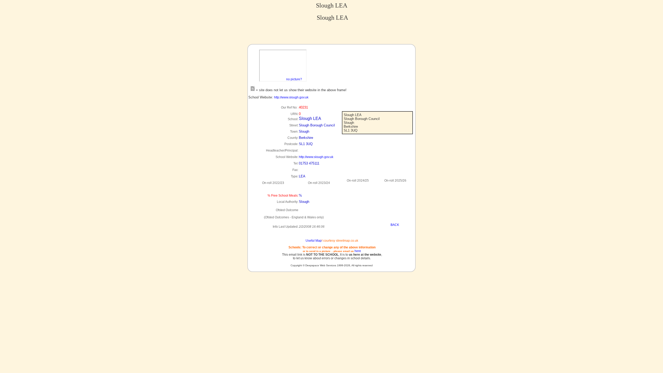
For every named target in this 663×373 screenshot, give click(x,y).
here (358, 251)
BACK (395, 225)
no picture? (294, 79)
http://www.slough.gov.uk (291, 97)
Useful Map (314, 240)
